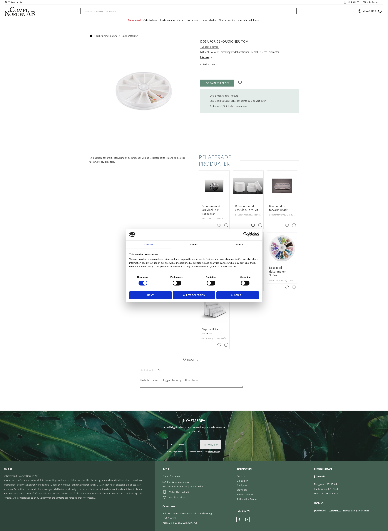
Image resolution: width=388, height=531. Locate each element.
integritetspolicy (214, 452)
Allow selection (194, 295)
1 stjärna (141, 370)
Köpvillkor (241, 489)
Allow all (237, 295)
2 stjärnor (144, 370)
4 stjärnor (150, 370)
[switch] (177, 283)
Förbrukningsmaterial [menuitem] (172, 20)
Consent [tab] (148, 244)
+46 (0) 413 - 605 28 (178, 491)
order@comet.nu (374, 2)
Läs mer (204, 57)
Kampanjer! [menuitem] (134, 20)
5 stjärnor (152, 370)
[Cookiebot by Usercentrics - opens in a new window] (245, 234)
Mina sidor (242, 480)
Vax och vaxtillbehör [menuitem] (249, 20)
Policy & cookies (244, 494)
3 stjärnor (147, 370)
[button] (380, 11)
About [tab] (239, 244)
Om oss (240, 476)
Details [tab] (194, 244)
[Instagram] (246, 519)
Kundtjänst (242, 485)
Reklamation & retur (247, 499)
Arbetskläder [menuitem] (150, 20)
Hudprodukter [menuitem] (208, 20)
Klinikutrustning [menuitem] (227, 20)
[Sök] (292, 11)
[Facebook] (239, 519)
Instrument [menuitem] (192, 20)
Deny (150, 295)
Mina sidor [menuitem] (369, 11)
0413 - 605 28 (353, 2)
